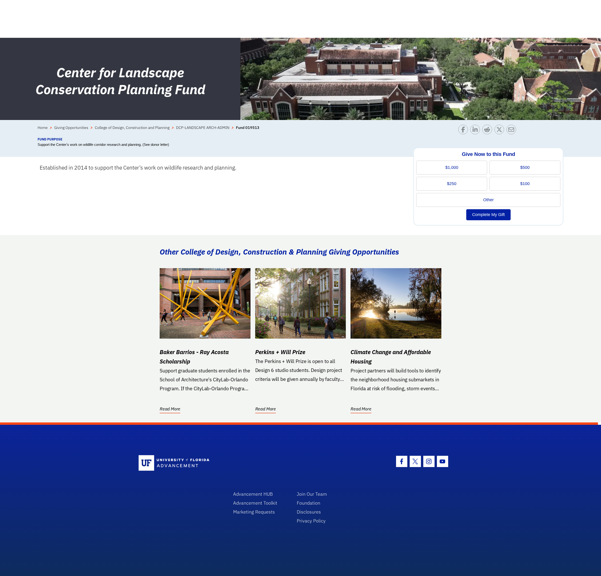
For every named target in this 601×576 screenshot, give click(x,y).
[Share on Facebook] (464, 131)
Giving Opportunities (71, 127)
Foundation (308, 503)
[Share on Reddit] (488, 131)
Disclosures (309, 512)
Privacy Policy (311, 521)
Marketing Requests (254, 512)
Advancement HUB (253, 494)
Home (43, 127)
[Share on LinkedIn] (476, 131)
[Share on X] (500, 131)
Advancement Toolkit (255, 503)
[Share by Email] (512, 131)
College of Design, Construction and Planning (132, 127)
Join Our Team (312, 494)
